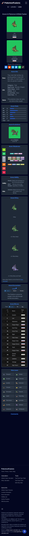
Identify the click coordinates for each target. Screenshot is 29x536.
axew (20, 7)
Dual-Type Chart (19, 480)
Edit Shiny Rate (19, 482)
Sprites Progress (5, 499)
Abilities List (4, 497)
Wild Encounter (5, 501)
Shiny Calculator (5, 480)
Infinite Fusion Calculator (7, 478)
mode (13, 288)
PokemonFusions (7, 469)
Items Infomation (5, 494)
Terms (2, 471)
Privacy (7, 471)
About (10, 471)
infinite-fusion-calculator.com (13, 530)
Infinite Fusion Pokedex (7, 490)
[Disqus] (14, 436)
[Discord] (2, 509)
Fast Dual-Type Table (20, 478)
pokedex (13, 7)
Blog (14, 471)
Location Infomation (6, 492)
